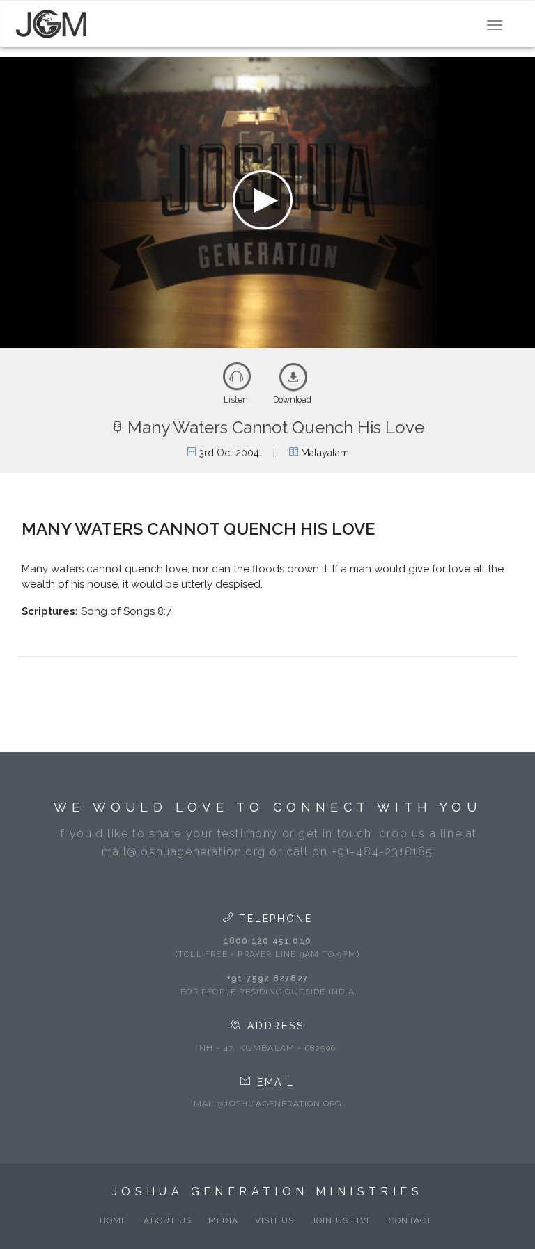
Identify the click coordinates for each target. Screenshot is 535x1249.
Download (292, 400)
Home (113, 1220)
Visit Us (275, 1220)
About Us (168, 1220)
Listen (236, 400)
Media (223, 1220)
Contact (410, 1220)
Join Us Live (341, 1220)
